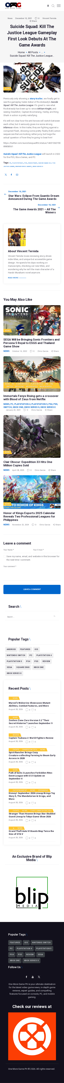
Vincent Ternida (49, 18)
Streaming (43, 790)
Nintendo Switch (16, 655)
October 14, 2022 (19, 351)
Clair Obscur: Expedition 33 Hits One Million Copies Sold (27, 463)
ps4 (28, 661)
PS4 (46, 384)
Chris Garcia (43, 351)
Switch (10, 387)
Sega (9, 667)
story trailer (36, 98)
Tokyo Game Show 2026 (41, 811)
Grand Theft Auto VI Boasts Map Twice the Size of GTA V (31, 832)
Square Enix (23, 667)
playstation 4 (44, 655)
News (10, 18)
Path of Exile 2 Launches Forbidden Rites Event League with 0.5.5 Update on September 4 (30, 776)
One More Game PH (18, 1069)
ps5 (25, 163)
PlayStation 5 (37, 384)
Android (11, 649)
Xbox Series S (32, 387)
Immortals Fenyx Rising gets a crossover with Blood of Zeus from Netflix (31, 397)
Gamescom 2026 (29, 750)
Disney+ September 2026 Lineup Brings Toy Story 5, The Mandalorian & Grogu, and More (32, 796)
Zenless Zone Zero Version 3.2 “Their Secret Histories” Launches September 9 (30, 722)
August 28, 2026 (16, 709)
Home (21, 52)
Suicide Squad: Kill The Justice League (22, 154)
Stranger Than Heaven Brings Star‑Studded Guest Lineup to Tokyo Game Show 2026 (32, 815)
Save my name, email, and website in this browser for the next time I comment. (32, 558)
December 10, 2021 (23, 18)
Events (16, 750)
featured (25, 649)
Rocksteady (32, 163)
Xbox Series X (38, 166)
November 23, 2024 (20, 525)
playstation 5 (17, 163)
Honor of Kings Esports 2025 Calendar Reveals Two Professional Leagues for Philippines (29, 516)
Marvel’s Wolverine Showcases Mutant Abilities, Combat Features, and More (29, 704)
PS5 (51, 384)
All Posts (33, 52)
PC (10, 163)
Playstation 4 (22, 384)
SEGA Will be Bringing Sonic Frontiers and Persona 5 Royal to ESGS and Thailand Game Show (31, 343)
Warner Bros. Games (23, 166)
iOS (36, 649)
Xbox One (19, 387)
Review (46, 661)
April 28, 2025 (18, 470)
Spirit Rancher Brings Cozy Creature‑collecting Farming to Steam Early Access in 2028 (32, 755)
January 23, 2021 (13, 410)
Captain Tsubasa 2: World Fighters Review (31, 738)
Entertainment (20, 790)
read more (13, 278)
